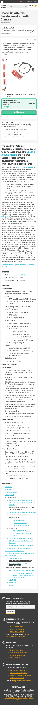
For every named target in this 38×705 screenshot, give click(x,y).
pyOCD (11, 585)
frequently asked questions (22, 681)
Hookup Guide (9, 495)
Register (29, 2)
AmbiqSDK (12, 583)
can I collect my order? (17, 678)
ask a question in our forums (19, 653)
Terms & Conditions (11, 698)
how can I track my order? (18, 670)
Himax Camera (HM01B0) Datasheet (21, 538)
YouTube (9, 636)
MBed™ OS (12, 580)
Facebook (15, 636)
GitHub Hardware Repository (14, 551)
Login (35, 2)
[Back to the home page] (3, 6)
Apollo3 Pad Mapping (20, 523)
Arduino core (5, 216)
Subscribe (10, 612)
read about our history (17, 627)
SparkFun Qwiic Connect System (19, 548)
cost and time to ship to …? (18, 673)
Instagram (22, 636)
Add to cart (19, 112)
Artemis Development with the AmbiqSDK (22, 512)
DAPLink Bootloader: (20, 559)
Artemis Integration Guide (21, 525)
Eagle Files (8, 489)
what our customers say (17, 629)
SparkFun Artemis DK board (24, 168)
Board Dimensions (11, 492)
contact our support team (18, 655)
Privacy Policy (22, 698)
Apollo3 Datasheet (19, 520)
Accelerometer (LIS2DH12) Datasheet (21, 545)
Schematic (8, 487)
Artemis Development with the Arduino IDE (22, 500)
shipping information (16, 650)
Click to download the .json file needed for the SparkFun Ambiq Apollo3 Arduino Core (23, 575)
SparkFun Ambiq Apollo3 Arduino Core (21, 570)
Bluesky (26, 635)
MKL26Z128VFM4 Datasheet (22, 531)
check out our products (17, 632)
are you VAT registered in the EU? (20, 675)
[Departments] (2, 1)
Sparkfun (6, 22)
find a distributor (15, 658)
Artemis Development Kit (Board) (17, 275)
